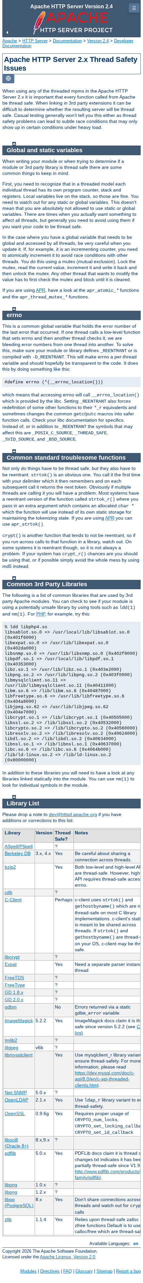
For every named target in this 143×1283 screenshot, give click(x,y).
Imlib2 (11, 1040)
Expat (11, 964)
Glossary (84, 1271)
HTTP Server (35, 40)
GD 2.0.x (14, 999)
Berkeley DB (18, 853)
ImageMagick (19, 1020)
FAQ (67, 1271)
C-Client (13, 899)
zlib (8, 1219)
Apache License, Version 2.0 (67, 1256)
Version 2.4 (98, 40)
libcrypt (12, 957)
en (136, 1243)
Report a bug (128, 1271)
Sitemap (104, 1271)
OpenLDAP (16, 1099)
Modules (28, 1271)
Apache (9, 40)
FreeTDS (14, 977)
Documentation (67, 40)
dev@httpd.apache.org (73, 814)
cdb (8, 892)
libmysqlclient (19, 1055)
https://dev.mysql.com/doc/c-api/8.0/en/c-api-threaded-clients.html (105, 1078)
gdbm (11, 1007)
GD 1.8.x (14, 992)
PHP (40, 614)
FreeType (15, 985)
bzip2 (10, 867)
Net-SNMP (16, 1092)
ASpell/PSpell (19, 846)
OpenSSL (15, 1113)
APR (40, 290)
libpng (11, 1184)
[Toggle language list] (8, 78)
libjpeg (11, 1047)
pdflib (10, 1153)
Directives (50, 1271)
